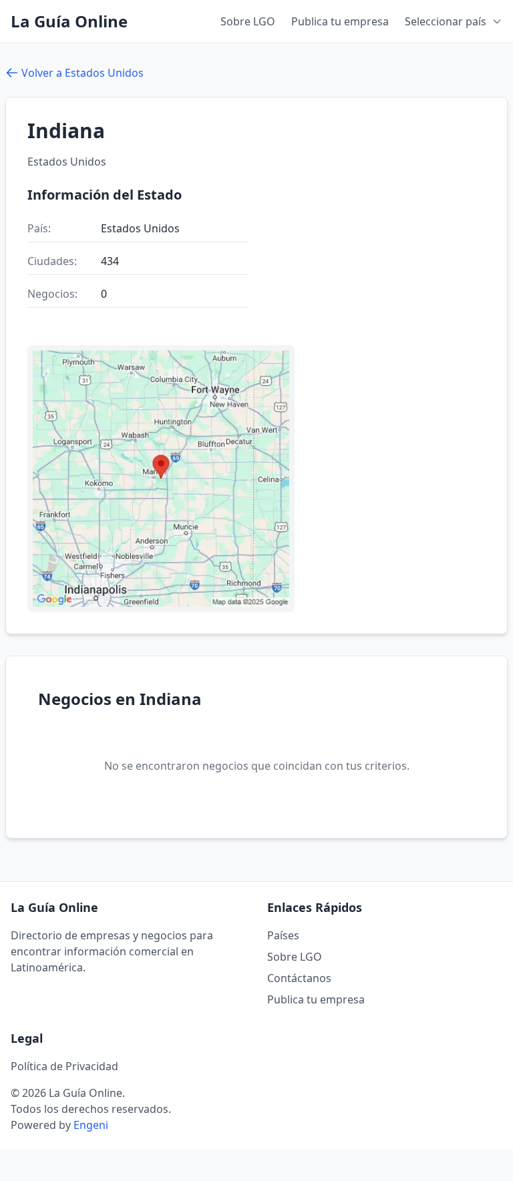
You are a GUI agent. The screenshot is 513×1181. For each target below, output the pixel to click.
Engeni (90, 1125)
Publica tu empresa (340, 21)
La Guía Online (69, 21)
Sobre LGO (247, 21)
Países (283, 935)
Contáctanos (299, 978)
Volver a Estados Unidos (82, 72)
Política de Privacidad (64, 1066)
